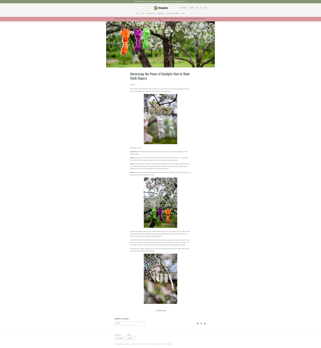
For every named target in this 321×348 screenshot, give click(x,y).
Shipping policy (158, 344)
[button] (197, 8)
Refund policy (134, 344)
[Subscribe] (143, 323)
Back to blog (162, 310)
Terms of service (150, 344)
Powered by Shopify (126, 344)
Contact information (167, 344)
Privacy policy (142, 344)
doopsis (119, 344)
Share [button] (133, 84)
